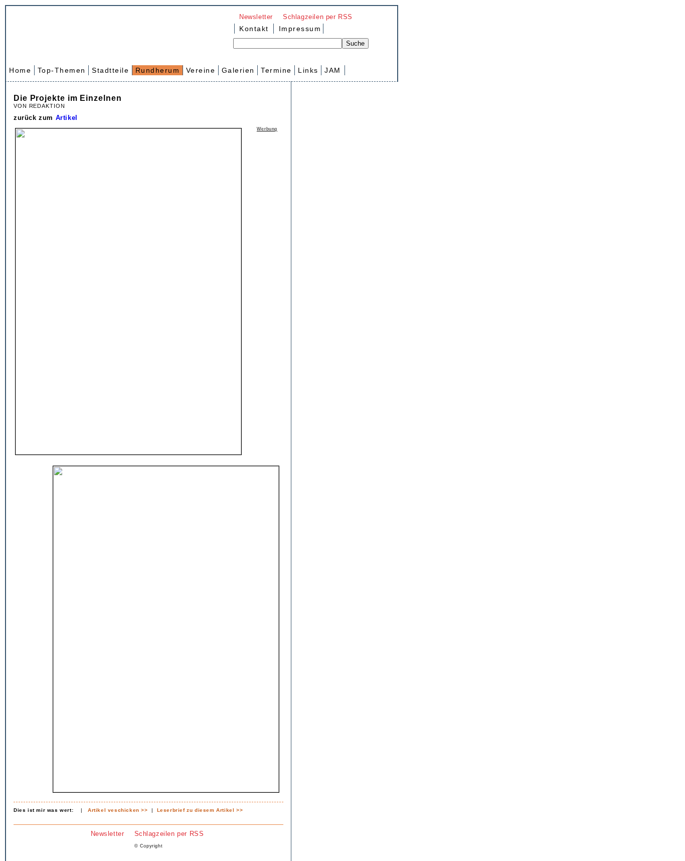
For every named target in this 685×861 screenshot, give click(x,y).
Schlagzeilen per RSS (318, 17)
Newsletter (256, 17)
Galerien (238, 70)
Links (308, 70)
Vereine (201, 70)
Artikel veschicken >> (118, 810)
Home (20, 70)
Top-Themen (62, 70)
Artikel (67, 117)
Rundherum (157, 70)
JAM (332, 70)
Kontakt (254, 29)
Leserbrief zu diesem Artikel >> (200, 810)
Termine (276, 70)
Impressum (298, 29)
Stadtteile (110, 70)
